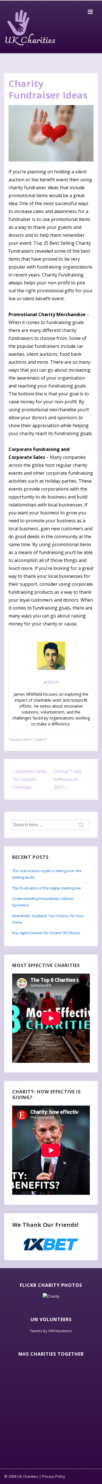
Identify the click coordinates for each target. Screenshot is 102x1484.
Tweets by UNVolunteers (51, 1330)
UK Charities (29, 41)
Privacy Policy (53, 1476)
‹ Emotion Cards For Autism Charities (29, 779)
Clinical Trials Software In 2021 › (68, 779)
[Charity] (51, 1296)
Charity (40, 739)
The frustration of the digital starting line (46, 888)
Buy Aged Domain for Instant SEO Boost (46, 932)
